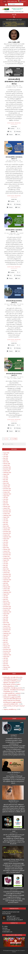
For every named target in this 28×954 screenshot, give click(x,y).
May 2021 (5, 565)
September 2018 (7, 611)
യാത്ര (20, 87)
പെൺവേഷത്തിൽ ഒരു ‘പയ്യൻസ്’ (12, 693)
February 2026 (6, 463)
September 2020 (7, 579)
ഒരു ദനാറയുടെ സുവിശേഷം (21, 1)
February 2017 (6, 645)
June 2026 (5, 456)
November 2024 (7, 490)
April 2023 (5, 524)
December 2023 (7, 510)
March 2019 (6, 601)
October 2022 (6, 535)
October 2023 (6, 513)
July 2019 (5, 595)
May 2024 (5, 501)
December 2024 (7, 488)
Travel (15, 305)
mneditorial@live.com (7, 931)
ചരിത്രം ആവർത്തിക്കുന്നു (13, 772)
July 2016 (5, 658)
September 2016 (7, 654)
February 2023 (6, 527)
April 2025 (5, 481)
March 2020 (6, 585)
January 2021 (6, 572)
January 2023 (6, 529)
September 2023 (7, 515)
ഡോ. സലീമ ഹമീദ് (13, 85)
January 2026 (6, 465)
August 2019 (6, 594)
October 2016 (6, 653)
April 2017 (5, 642)
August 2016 (6, 656)
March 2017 (6, 644)
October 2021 (6, 556)
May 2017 (5, 640)
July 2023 (5, 519)
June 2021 (5, 563)
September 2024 (7, 494)
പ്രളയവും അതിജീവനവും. (10, 709)
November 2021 (7, 554)
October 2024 (6, 492)
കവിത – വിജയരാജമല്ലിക (10, 695)
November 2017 (7, 629)
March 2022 (6, 547)
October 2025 (6, 470)
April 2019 (5, 599)
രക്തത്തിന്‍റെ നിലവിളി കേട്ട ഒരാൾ (12, 688)
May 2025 (5, 479)
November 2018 (7, 608)
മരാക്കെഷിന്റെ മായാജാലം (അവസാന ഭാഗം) (14, 81)
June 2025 (5, 477)
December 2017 (7, 628)
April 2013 (5, 669)
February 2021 (6, 570)
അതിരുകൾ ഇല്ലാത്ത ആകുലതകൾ (13, 888)
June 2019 (5, 597)
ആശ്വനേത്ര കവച (14, 801)
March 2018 (6, 622)
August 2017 (6, 635)
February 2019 (6, 603)
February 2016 (6, 667)
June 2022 (5, 542)
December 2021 (7, 553)
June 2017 (5, 638)
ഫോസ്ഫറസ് (14, 735)
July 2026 (5, 454)
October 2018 (6, 610)
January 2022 (6, 551)
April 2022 (5, 545)
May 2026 (5, 458)
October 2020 (6, 578)
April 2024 (5, 502)
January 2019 (6, 604)
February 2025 (6, 485)
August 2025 (6, 474)
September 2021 (7, 558)
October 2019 (6, 590)
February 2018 (6, 624)
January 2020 (6, 588)
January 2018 (6, 626)
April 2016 (5, 663)
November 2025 (7, 469)
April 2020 (5, 583)
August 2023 (6, 517)
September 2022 (7, 536)
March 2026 (6, 461)
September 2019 (7, 592)
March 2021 (6, 569)
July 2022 (5, 540)
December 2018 (7, 606)
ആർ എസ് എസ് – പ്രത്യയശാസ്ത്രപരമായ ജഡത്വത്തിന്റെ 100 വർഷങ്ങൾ (15, 918)
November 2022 (7, 533)
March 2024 (6, 504)
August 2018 (6, 613)
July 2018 (5, 615)
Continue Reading (14, 123)
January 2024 (6, 508)
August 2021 (6, 560)
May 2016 (5, 662)
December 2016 (7, 649)
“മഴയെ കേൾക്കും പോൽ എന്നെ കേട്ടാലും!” (14, 705)
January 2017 (6, 647)
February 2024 (6, 506)
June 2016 (5, 660)
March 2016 (6, 665)
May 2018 (5, 619)
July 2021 (5, 561)
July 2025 (5, 476)
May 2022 (5, 544)
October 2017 (6, 631)
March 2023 (6, 526)
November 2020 (7, 576)
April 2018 (5, 620)
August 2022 (6, 538)
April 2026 (5, 460)
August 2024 (6, 495)
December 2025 (7, 467)
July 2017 (5, 637)
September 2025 (7, 472)
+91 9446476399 (6, 930)
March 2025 (6, 483)
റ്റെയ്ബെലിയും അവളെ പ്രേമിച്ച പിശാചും (13, 859)
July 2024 (5, 497)
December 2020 (7, 574)
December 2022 (7, 531)
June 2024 (5, 499)
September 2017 (7, 633)
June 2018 (5, 617)
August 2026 (6, 452)
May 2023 (5, 522)
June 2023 (5, 520)
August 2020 (6, 581)
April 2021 (5, 567)
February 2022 (6, 549)
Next (15, 438)
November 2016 (7, 651)
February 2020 (6, 586)
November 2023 (7, 511)
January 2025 (6, 486)
